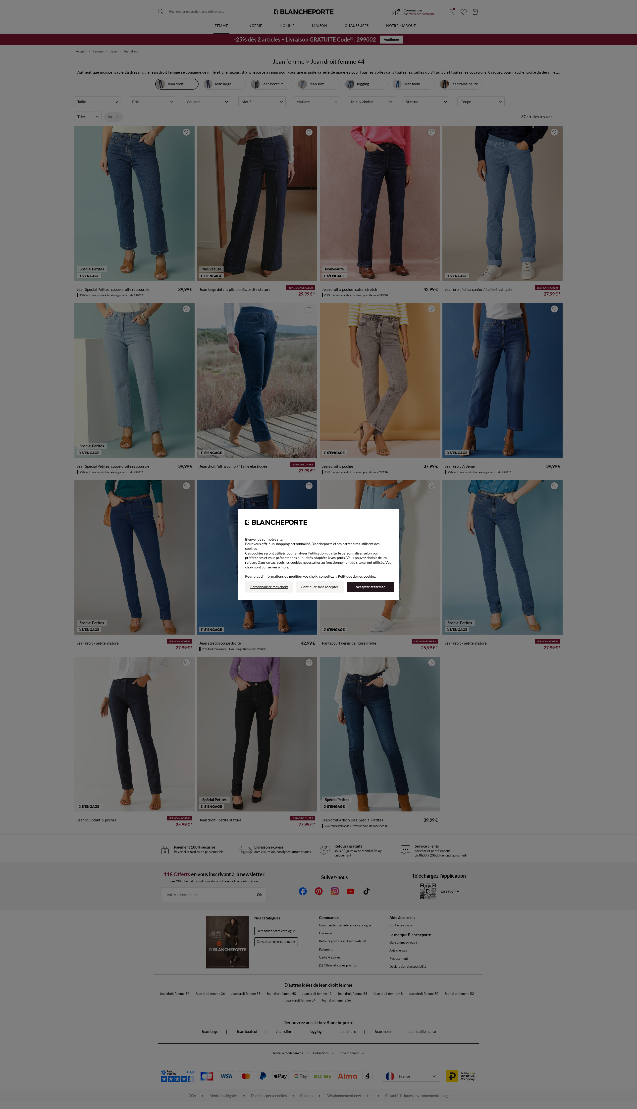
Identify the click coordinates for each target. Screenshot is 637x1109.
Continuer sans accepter (319, 587)
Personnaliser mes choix (269, 587)
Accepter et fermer (370, 587)
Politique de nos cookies (356, 576)
